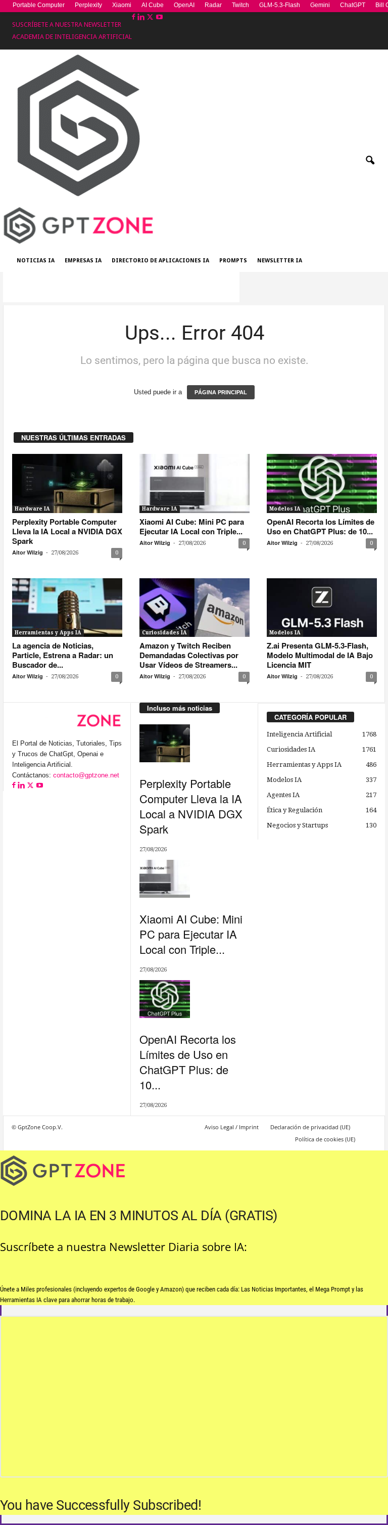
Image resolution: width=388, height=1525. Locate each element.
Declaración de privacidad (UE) (310, 1127)
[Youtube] (159, 17)
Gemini (320, 5)
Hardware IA (32, 509)
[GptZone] (194, 225)
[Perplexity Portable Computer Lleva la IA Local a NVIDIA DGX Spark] (67, 483)
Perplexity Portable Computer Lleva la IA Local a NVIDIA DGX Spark (67, 531)
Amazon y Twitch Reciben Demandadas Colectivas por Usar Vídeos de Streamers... (188, 655)
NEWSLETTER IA (279, 260)
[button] (370, 161)
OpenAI (184, 5)
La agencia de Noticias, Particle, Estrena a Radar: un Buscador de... (62, 655)
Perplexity (88, 5)
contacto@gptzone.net (86, 775)
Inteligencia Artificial (299, 734)
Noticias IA (36, 260)
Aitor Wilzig (27, 552)
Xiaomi (121, 5)
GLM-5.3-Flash (279, 5)
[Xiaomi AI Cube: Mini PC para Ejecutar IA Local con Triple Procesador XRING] (194, 483)
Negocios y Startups (297, 825)
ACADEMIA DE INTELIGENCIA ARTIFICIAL (72, 36)
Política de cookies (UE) (325, 1139)
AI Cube (152, 5)
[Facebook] (134, 17)
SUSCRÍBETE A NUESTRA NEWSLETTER (66, 24)
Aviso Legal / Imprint (232, 1127)
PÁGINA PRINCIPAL (221, 392)
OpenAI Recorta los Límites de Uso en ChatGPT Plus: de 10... (320, 526)
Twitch (240, 5)
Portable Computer (39, 5)
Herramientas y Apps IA (48, 632)
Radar (213, 5)
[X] (151, 17)
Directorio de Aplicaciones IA (160, 260)
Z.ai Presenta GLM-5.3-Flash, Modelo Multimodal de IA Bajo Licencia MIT (320, 655)
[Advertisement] (121, 287)
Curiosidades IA (164, 632)
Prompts (233, 260)
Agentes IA (283, 795)
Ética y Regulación (294, 810)
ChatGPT (352, 5)
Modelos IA (285, 509)
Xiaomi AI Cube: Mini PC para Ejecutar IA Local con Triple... (191, 526)
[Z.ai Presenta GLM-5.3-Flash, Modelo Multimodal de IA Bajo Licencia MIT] (322, 607)
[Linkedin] (141, 17)
